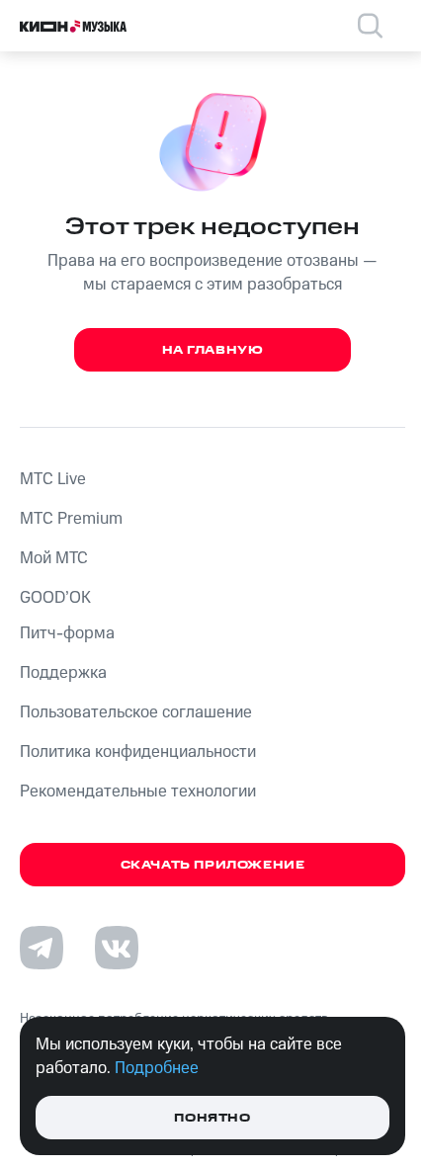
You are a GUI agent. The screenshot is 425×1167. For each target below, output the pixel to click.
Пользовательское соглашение (136, 712)
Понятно (212, 1118)
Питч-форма (67, 633)
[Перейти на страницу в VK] (116, 947)
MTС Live (53, 479)
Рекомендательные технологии (138, 791)
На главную (213, 350)
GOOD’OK (55, 598)
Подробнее (157, 1068)
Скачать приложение (213, 865)
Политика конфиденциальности (138, 752)
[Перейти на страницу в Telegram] (41, 947)
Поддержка (63, 673)
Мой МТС (54, 558)
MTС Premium (71, 519)
